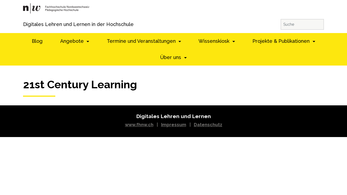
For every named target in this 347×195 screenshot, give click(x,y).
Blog (37, 41)
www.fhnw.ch (139, 124)
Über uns (171, 57)
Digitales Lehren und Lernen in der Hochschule (30, 24)
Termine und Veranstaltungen (142, 41)
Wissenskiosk (214, 41)
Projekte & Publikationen (281, 41)
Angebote (72, 41)
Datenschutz (208, 124)
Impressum (173, 124)
